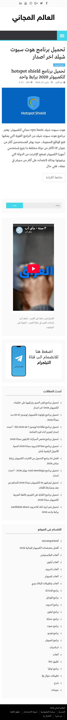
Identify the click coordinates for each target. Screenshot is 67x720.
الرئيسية (62, 712)
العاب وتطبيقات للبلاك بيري (45, 583)
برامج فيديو (53, 633)
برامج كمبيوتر (59, 65)
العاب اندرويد (52, 569)
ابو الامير (59, 82)
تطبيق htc (54, 661)
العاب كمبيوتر (52, 576)
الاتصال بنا (47, 716)
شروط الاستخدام (30, 712)
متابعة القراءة (54, 177)
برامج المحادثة (52, 590)
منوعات (55, 690)
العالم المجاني (33, 18)
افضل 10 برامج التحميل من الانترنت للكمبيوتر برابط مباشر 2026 (34, 461)
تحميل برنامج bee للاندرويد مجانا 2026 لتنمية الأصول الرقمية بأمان (36, 449)
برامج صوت (53, 626)
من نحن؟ (58, 716)
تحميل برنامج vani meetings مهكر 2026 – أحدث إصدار (33, 473)
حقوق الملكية (15, 712)
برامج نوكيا (53, 668)
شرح (56, 683)
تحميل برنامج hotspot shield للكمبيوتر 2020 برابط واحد (38, 74)
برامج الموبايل (52, 597)
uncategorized (50, 541)
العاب (56, 654)
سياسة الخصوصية (48, 712)
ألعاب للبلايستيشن (49, 555)
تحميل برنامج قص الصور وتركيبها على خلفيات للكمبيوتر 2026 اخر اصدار (36, 405)
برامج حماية (53, 619)
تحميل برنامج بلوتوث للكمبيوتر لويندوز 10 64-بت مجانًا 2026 (34, 417)
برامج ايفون (53, 612)
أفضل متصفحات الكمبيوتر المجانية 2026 (39, 548)
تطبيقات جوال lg (50, 676)
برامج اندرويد (52, 605)
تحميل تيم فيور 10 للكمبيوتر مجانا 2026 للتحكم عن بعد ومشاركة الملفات (33, 485)
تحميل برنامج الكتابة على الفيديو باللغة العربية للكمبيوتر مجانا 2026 (36, 497)
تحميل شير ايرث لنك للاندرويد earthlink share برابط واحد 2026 (35, 509)
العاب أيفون (53, 562)
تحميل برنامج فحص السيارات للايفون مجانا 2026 (34, 439)
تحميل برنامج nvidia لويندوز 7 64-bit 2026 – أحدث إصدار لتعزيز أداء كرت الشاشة (33, 429)
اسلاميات (54, 647)
